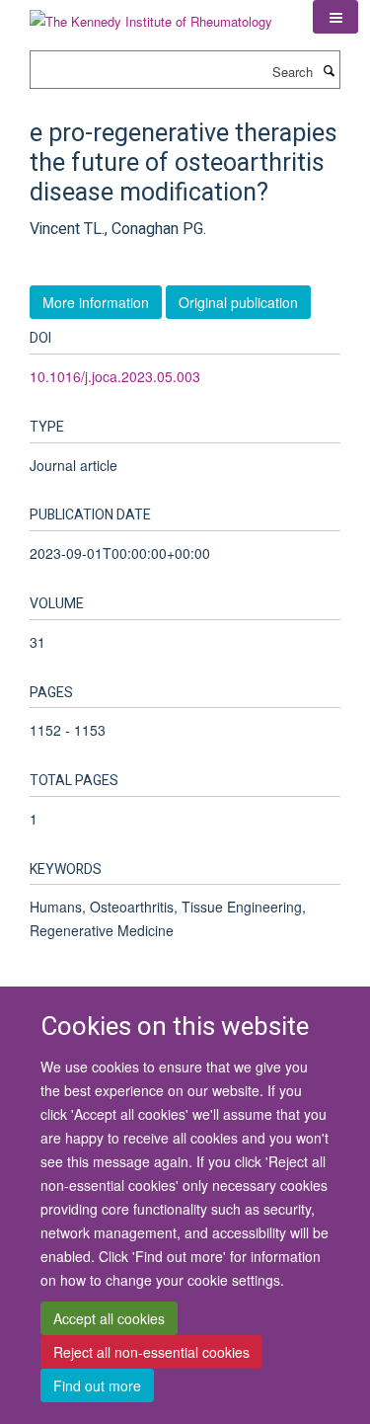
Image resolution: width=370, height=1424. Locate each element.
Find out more (97, 1385)
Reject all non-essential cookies (151, 1352)
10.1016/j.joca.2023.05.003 (115, 376)
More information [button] (95, 302)
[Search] (328, 70)
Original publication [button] (238, 302)
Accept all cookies (109, 1318)
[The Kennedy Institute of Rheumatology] (151, 14)
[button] (335, 17)
